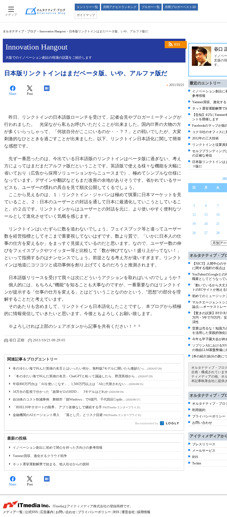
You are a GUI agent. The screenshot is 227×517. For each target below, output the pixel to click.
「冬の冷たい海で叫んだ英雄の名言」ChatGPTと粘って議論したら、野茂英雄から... (83, 376)
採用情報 (143, 512)
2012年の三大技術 (205, 138)
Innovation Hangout (53, 31)
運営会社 (128, 512)
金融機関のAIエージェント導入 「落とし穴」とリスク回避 (77, 415)
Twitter (196, 463)
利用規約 (198, 410)
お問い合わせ (202, 423)
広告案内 (46, 512)
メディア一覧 (13, 512)
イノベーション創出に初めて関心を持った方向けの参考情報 (57, 448)
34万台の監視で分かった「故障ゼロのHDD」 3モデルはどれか (68, 392)
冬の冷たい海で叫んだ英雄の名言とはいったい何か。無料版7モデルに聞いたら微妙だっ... (87, 368)
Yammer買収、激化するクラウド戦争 (40, 456)
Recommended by (147, 423)
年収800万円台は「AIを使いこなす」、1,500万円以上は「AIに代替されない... (78, 384)
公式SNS (31, 512)
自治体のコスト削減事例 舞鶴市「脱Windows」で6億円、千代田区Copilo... (76, 399)
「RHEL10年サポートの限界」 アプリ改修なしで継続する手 (76, 407)
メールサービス (203, 451)
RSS (177, 44)
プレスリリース (203, 444)
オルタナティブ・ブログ (19, 31)
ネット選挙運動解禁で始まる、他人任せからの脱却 (51, 464)
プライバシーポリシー (208, 416)
